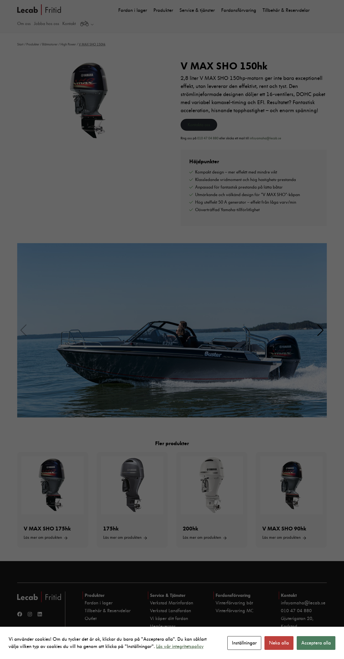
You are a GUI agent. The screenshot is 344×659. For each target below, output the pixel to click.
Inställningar (244, 643)
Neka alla (279, 643)
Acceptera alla (316, 643)
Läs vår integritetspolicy (179, 646)
